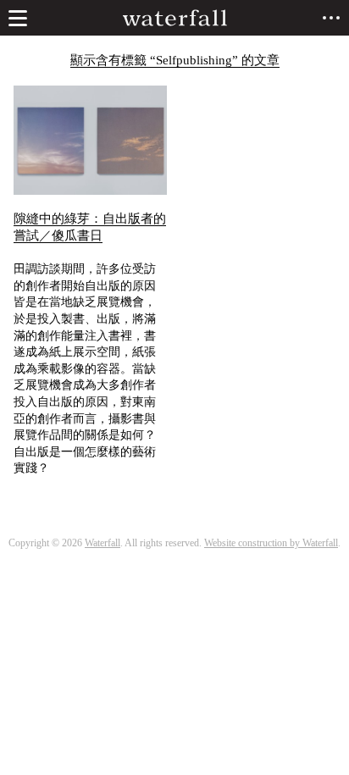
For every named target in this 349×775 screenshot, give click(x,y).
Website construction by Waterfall (271, 543)
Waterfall (102, 543)
